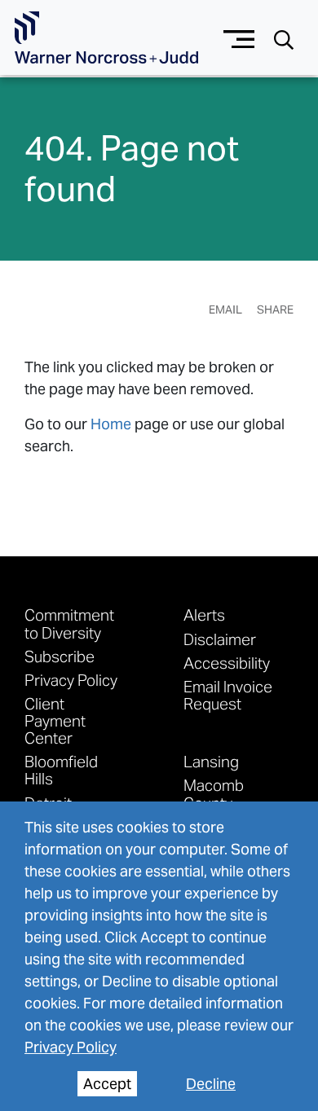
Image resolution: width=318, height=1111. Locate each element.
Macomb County (213, 793)
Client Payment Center (55, 720)
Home (111, 424)
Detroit (48, 802)
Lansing (211, 761)
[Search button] (283, 39)
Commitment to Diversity (69, 623)
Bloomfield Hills (61, 770)
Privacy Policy (70, 1047)
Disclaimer (219, 639)
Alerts (204, 614)
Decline (211, 1083)
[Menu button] (239, 37)
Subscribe (59, 656)
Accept (107, 1083)
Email (225, 309)
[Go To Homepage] (106, 37)
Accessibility (226, 662)
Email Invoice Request (227, 695)
